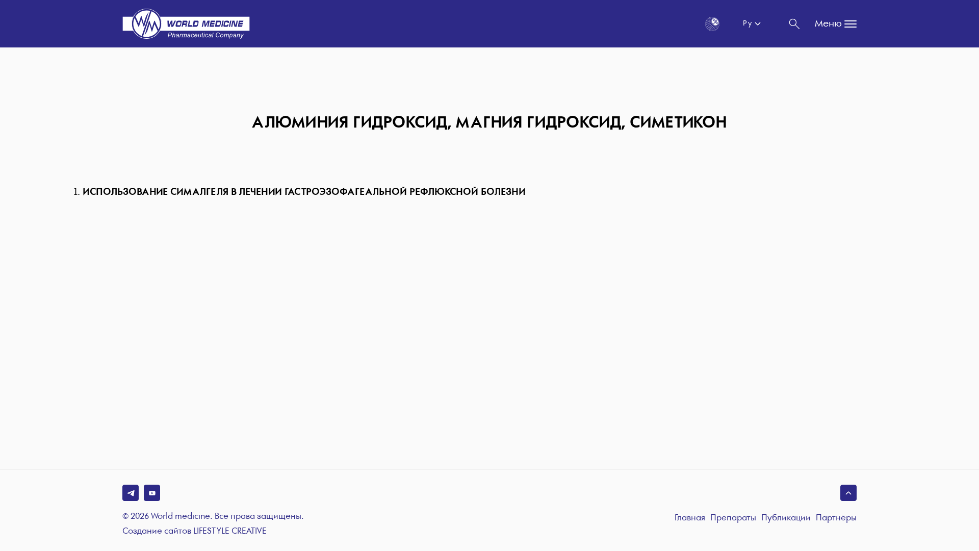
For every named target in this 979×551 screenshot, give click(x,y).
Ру (747, 23)
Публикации (786, 518)
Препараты (733, 518)
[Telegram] (130, 493)
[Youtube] (152, 493)
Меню (828, 23)
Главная (690, 518)
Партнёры (836, 518)
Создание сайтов (194, 532)
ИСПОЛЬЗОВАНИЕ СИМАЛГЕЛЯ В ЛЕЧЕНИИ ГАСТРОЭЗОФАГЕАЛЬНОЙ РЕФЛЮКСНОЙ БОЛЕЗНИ (304, 192)
